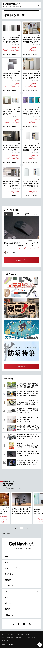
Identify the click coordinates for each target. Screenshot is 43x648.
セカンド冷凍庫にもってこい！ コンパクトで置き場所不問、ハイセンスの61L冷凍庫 (31, 148)
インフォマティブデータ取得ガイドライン (12, 637)
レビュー (8, 214)
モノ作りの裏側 (25, 214)
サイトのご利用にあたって (9, 634)
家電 (19, 35)
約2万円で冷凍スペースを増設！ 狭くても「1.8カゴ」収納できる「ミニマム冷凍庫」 (31, 184)
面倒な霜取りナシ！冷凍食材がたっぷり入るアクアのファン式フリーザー (11, 76)
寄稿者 (7, 609)
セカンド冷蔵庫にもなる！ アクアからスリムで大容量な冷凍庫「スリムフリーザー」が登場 (31, 112)
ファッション (10, 585)
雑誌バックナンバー (12, 615)
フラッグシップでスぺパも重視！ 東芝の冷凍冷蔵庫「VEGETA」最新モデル (11, 148)
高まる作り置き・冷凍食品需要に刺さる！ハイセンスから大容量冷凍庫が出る (11, 184)
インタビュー (17, 214)
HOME (4, 533)
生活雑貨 (8, 580)
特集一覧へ (21, 366)
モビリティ (9, 574)
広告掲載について (30, 637)
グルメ (7, 597)
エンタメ (8, 603)
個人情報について (22, 634)
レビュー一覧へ (21, 260)
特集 (6, 556)
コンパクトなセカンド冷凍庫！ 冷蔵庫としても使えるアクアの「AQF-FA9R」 (11, 112)
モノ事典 (34, 214)
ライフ (7, 507)
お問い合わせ (5, 640)
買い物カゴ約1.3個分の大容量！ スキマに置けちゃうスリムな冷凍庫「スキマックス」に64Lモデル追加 (31, 76)
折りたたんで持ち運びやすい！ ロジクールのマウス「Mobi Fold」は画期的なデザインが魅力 (21, 244)
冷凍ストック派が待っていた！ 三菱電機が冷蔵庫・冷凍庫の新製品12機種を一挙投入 (11, 40)
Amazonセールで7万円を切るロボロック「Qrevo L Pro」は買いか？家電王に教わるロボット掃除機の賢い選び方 (21, 511)
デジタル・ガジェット (33, 240)
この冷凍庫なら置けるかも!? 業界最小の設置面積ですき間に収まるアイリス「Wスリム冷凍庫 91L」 (31, 40)
